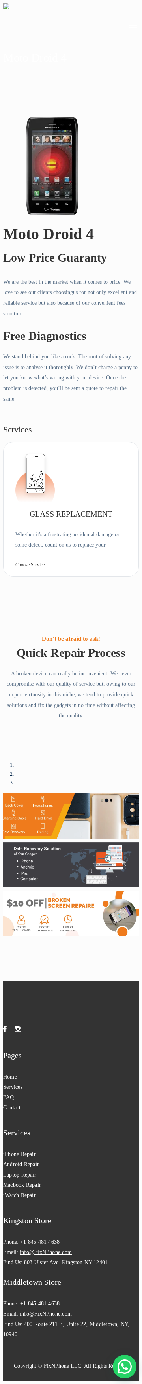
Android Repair (21, 1164)
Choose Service (30, 565)
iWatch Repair (19, 1195)
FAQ (8, 1097)
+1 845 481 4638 (40, 1242)
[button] (124, 1366)
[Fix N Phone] (20, 24)
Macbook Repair (22, 1185)
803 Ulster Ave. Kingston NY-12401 (66, 1262)
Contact (12, 1108)
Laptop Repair (19, 1175)
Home (10, 1077)
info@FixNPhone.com (46, 1252)
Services (12, 1087)
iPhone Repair (19, 1154)
